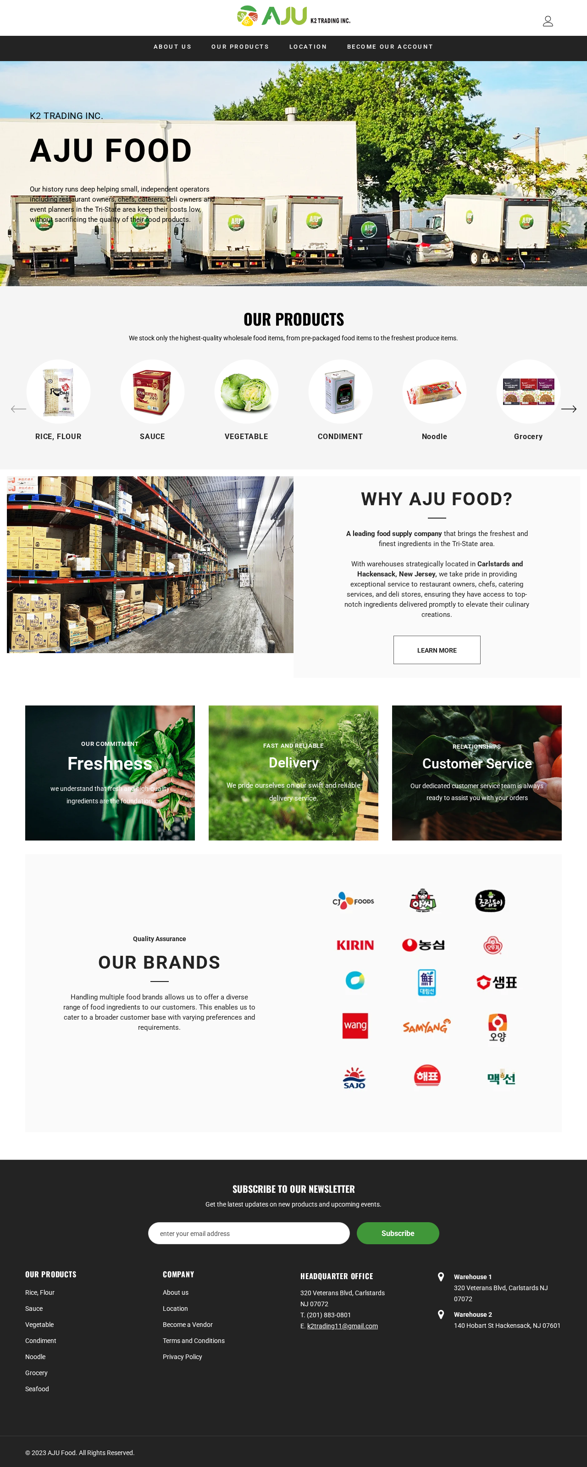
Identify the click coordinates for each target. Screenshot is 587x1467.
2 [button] (293, 254)
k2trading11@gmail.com (342, 1326)
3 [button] (303, 254)
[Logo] (293, 16)
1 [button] (283, 254)
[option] (293, 173)
